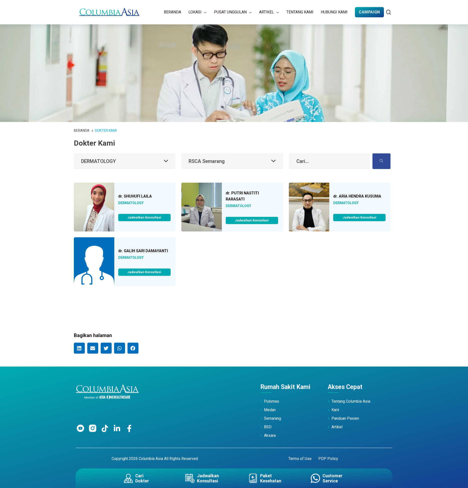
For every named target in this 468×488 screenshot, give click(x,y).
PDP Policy (328, 458)
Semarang (272, 418)
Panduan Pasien (345, 418)
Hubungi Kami (334, 12)
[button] (79, 348)
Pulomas (271, 401)
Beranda (172, 12)
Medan (270, 410)
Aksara (270, 435)
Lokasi (195, 12)
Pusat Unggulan (230, 12)
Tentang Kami (299, 12)
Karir (335, 410)
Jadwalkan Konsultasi (144, 217)
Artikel (266, 12)
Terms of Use (300, 458)
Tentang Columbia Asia (351, 401)
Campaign (369, 12)
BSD (268, 427)
